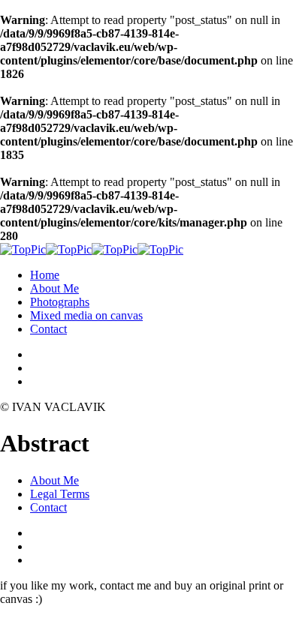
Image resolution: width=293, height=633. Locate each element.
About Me (54, 288)
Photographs (59, 302)
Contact (48, 328)
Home (44, 274)
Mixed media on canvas (86, 315)
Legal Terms (59, 494)
